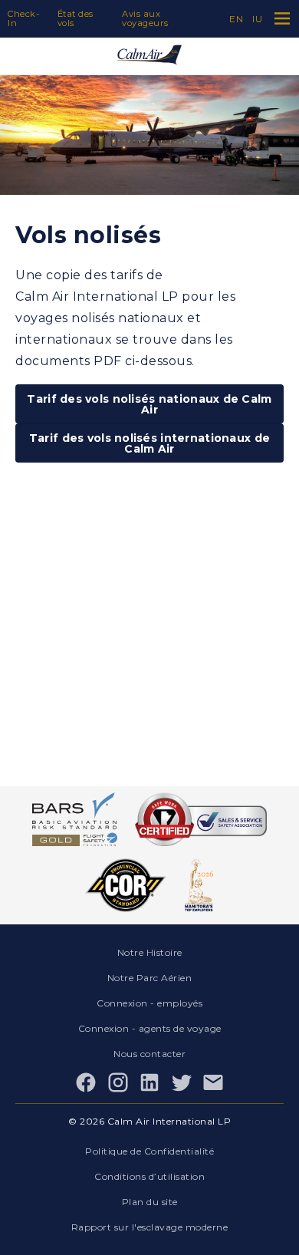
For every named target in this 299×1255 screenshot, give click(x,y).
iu (257, 19)
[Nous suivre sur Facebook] (85, 1082)
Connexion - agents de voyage (150, 1028)
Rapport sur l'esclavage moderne (149, 1227)
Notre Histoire (149, 952)
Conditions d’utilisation (149, 1176)
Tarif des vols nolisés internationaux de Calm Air (149, 443)
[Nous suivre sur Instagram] (118, 1082)
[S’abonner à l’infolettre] (213, 1082)
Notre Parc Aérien (149, 977)
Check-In (23, 18)
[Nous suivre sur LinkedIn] (149, 1082)
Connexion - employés (149, 1003)
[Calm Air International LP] (149, 56)
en (236, 19)
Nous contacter (149, 1053)
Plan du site (150, 1201)
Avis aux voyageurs (145, 18)
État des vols (76, 18)
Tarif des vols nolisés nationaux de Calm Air (149, 404)
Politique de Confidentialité (149, 1151)
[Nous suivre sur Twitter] (181, 1082)
